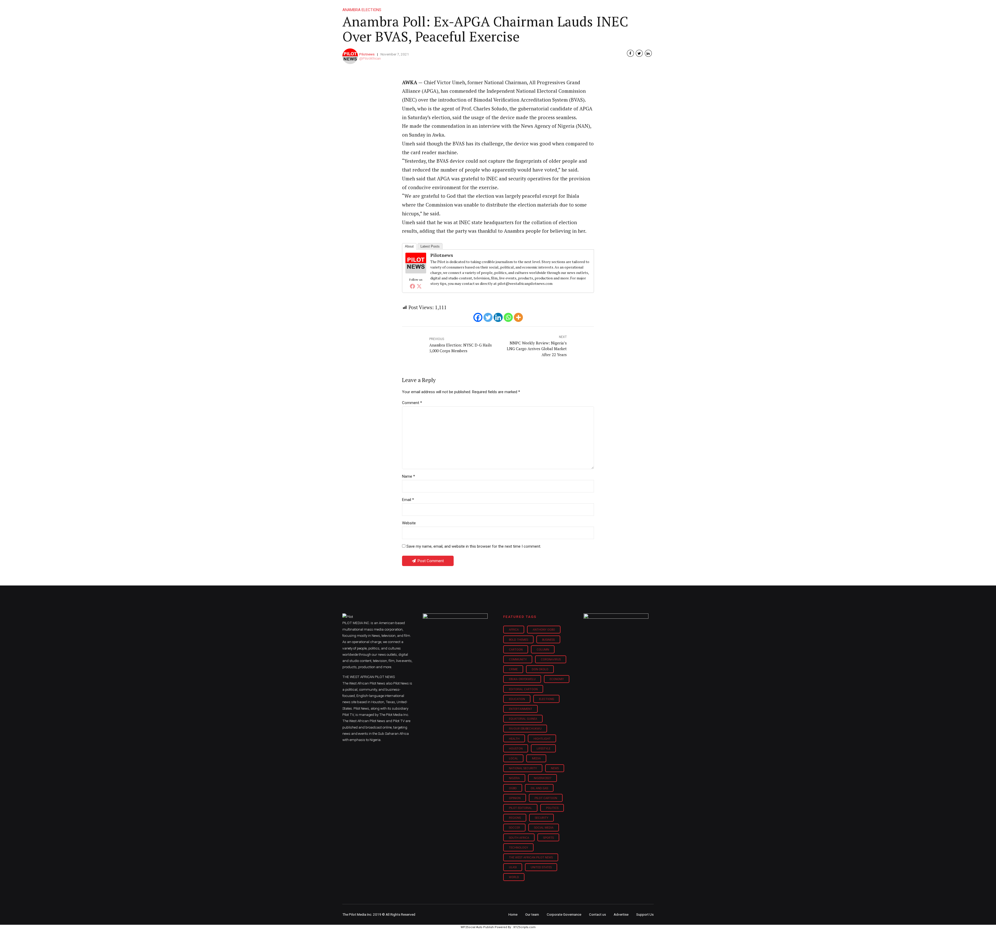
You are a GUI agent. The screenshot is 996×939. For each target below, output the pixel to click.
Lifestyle (515, 7)
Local (513, 758)
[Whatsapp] (508, 317)
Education (517, 699)
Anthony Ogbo (544, 629)
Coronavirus (551, 659)
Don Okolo (540, 669)
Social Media (544, 827)
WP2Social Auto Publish (477, 927)
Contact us (597, 914)
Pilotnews (367, 54)
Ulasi (513, 867)
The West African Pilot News (531, 857)
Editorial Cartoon (523, 689)
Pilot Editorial (520, 808)
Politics (552, 808)
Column (543, 649)
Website (409, 523)
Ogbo (513, 788)
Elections (546, 699)
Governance (571, 7)
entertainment (520, 709)
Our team (532, 914)
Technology (518, 847)
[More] (518, 317)
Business (487, 7)
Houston (516, 748)
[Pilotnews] (415, 272)
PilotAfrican (372, 58)
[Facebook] (412, 286)
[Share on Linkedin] (648, 53)
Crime (513, 669)
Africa (514, 629)
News (555, 768)
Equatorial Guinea (523, 719)
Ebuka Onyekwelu (522, 679)
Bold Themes (518, 639)
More (598, 7)
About (409, 246)
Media (536, 758)
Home (461, 7)
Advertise (621, 914)
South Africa (519, 837)
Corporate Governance (564, 914)
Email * (408, 499)
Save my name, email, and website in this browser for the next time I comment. (473, 546)
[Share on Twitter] (639, 53)
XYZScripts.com (524, 927)
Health (514, 738)
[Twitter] (419, 286)
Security (541, 818)
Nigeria (514, 778)
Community (518, 659)
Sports (548, 837)
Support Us (625, 7)
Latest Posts (430, 246)
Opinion (541, 7)
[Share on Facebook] (630, 53)
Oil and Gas (539, 788)
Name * (408, 476)
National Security (523, 768)
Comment (412, 402)
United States (541, 867)
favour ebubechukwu (525, 728)
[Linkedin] (498, 317)
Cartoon (516, 649)
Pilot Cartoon (546, 798)
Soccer (514, 827)
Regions (515, 818)
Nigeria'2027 (542, 778)
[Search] (650, 3)
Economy (557, 679)
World (514, 877)
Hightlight (542, 738)
